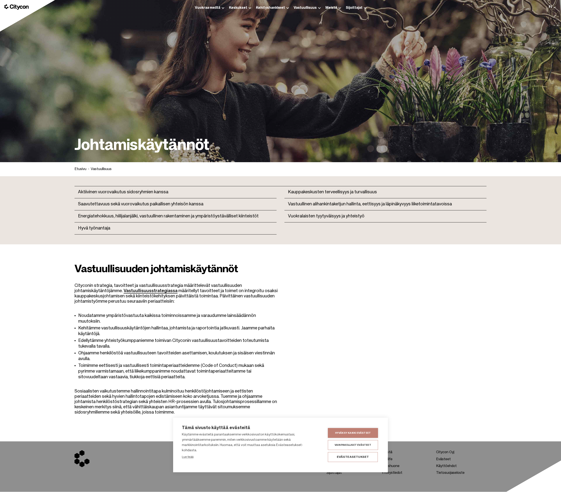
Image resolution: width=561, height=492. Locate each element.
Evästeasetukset (353, 457)
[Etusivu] (16, 7)
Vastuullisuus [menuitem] (305, 8)
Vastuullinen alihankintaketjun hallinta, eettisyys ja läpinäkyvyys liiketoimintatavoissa (370, 204)
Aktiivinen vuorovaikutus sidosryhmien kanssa (123, 192)
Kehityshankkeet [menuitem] (270, 8)
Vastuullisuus (101, 169)
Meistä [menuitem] (331, 8)
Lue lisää (188, 457)
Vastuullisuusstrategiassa (151, 291)
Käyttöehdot (446, 466)
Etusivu (80, 169)
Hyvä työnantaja (94, 228)
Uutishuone (390, 466)
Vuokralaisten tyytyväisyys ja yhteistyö (326, 216)
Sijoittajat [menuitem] (354, 8)
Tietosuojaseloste (450, 473)
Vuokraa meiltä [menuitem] (207, 8)
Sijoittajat (334, 473)
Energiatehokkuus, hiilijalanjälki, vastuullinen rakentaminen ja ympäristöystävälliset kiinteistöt (168, 216)
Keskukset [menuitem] (238, 8)
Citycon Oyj (445, 452)
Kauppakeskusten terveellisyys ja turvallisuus (332, 192)
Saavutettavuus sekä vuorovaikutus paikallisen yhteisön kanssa (140, 204)
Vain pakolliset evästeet (353, 445)
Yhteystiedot (391, 473)
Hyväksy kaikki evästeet (353, 433)
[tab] (552, 7)
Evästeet (443, 459)
